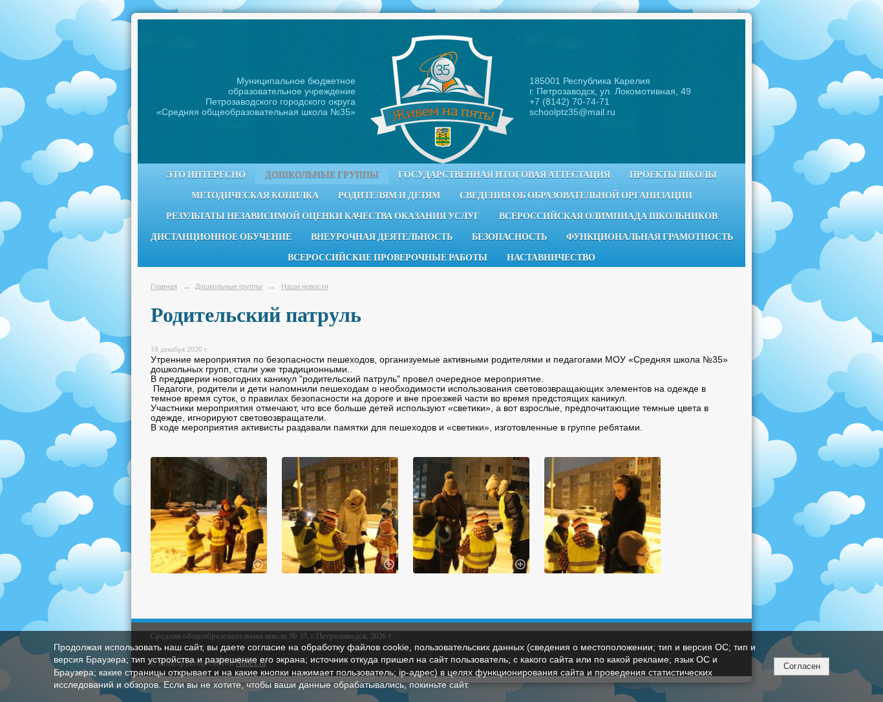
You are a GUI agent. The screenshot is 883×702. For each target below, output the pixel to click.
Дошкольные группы (322, 174)
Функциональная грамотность (649, 236)
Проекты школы (673, 174)
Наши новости (304, 286)
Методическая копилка (255, 195)
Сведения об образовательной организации (576, 195)
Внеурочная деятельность (381, 236)
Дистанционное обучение (221, 236)
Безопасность (509, 236)
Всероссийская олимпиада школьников (608, 215)
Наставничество (551, 257)
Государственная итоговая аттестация (504, 174)
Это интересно (206, 174)
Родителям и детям (389, 195)
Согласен (801, 666)
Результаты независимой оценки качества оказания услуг (323, 215)
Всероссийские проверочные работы (387, 257)
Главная (164, 286)
